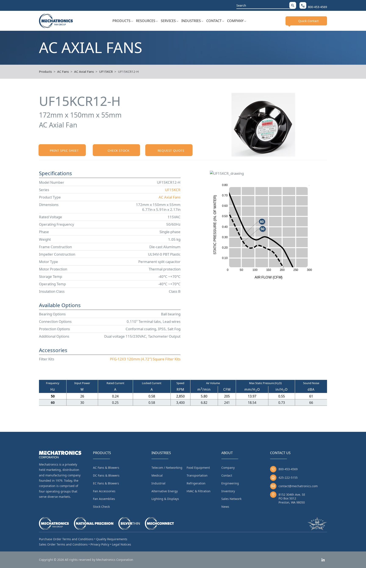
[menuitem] (122, 21)
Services (168, 20)
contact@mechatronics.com (298, 486)
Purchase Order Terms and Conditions (66, 539)
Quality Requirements (111, 539)
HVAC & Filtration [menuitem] (199, 491)
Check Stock (118, 150)
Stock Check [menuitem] (101, 507)
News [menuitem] (225, 507)
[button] (292, 5)
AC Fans (63, 71)
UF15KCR (106, 71)
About (227, 452)
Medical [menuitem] (157, 475)
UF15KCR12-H (128, 71)
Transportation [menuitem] (197, 475)
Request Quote (171, 150)
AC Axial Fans (84, 71)
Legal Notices (121, 544)
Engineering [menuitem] (230, 483)
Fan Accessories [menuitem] (104, 491)
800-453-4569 (288, 469)
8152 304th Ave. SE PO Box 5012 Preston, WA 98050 (292, 498)
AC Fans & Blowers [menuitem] (106, 468)
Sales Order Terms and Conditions (63, 544)
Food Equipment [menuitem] (198, 468)
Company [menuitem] (228, 468)
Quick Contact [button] (308, 21)
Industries (191, 20)
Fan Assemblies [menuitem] (104, 499)
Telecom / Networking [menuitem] (166, 468)
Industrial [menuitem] (158, 483)
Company (235, 20)
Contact (214, 20)
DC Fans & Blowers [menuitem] (106, 475)
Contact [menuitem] (226, 475)
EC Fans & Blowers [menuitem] (106, 483)
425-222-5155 (288, 478)
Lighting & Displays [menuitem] (165, 499)
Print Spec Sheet (64, 150)
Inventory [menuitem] (228, 491)
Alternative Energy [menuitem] (164, 491)
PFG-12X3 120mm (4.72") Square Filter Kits (145, 359)
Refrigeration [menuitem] (196, 483)
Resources (145, 20)
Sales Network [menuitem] (231, 499)
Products (121, 20)
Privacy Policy (99, 544)
